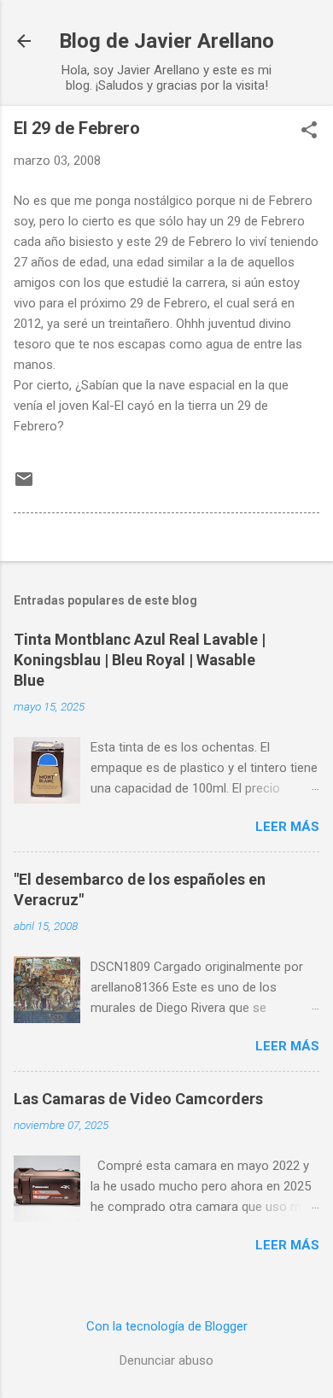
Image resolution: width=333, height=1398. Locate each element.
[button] (309, 131)
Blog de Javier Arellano (166, 41)
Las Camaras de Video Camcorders (138, 1099)
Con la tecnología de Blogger (167, 1326)
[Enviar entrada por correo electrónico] (24, 485)
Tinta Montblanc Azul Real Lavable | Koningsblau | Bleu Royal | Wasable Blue (140, 659)
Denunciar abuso (166, 1360)
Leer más (287, 826)
